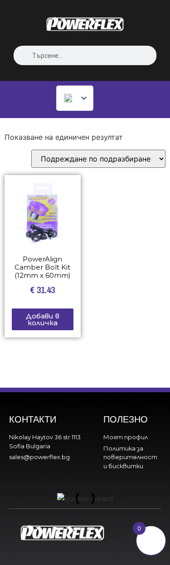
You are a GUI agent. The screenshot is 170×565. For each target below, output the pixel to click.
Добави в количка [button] (42, 319)
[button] (21, 498)
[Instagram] (146, 522)
